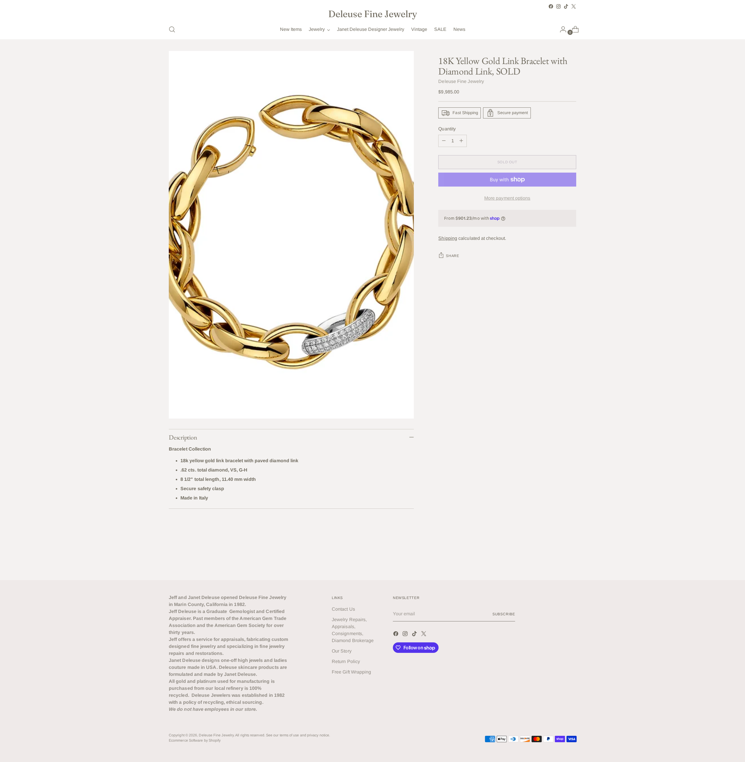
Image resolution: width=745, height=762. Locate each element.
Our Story (342, 650)
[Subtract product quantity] (444, 141)
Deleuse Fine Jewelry (461, 81)
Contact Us (343, 609)
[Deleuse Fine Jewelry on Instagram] (558, 6)
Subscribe (503, 614)
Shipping (447, 238)
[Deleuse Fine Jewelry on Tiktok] (566, 6)
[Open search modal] (172, 29)
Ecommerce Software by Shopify (195, 740)
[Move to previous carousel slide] (558, 560)
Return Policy (346, 661)
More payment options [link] (507, 198)
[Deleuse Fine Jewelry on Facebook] (551, 6)
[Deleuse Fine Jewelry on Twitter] (573, 6)
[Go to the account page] (561, 29)
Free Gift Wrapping (351, 671)
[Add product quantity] (461, 141)
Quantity (447, 128)
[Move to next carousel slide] (571, 560)
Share (452, 256)
